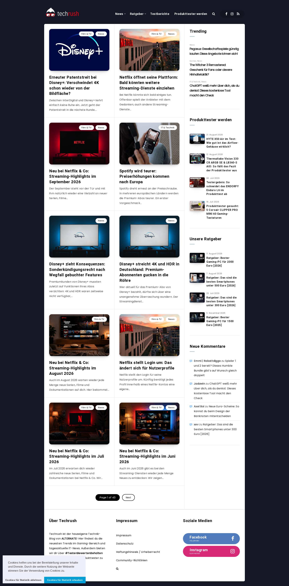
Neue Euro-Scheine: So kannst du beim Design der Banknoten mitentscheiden (216, 411)
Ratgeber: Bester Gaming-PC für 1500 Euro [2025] (220, 321)
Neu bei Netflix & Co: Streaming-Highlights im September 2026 (72, 176)
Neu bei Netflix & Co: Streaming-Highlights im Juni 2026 (147, 456)
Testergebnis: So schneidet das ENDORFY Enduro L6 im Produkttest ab (222, 188)
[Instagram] (232, 14)
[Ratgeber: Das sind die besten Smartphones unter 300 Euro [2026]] (197, 297)
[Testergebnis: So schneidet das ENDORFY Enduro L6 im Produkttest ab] (197, 182)
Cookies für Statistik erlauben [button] (65, 580)
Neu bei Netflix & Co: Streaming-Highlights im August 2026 (72, 368)
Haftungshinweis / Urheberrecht (138, 552)
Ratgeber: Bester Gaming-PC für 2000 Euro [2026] (220, 261)
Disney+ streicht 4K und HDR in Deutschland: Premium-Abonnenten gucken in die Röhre (149, 272)
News (119, 14)
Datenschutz (124, 544)
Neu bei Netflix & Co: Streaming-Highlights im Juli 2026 (76, 456)
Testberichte (159, 14)
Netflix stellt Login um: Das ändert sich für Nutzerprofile (146, 365)
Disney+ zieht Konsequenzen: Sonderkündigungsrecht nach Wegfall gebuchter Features (77, 269)
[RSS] (238, 14)
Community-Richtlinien (131, 560)
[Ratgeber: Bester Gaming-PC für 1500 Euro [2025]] (197, 317)
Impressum (123, 535)
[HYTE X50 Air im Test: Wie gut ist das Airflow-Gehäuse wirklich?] (197, 139)
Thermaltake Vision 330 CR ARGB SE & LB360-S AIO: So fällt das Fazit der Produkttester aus (222, 164)
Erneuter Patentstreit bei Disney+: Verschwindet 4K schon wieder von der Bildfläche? (74, 85)
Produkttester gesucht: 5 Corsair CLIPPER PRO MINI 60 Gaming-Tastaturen (222, 211)
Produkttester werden (190, 14)
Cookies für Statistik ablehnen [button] (23, 580)
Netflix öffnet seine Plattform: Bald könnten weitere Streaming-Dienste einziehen (148, 83)
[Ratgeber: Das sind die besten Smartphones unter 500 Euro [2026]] (197, 278)
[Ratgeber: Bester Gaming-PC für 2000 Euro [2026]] (197, 258)
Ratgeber (136, 14)
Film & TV (86, 33)
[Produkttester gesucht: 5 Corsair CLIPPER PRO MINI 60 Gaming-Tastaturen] (197, 206)
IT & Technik (167, 127)
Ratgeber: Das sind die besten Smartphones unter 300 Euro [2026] (221, 301)
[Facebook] (226, 14)
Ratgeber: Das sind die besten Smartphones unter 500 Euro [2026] (221, 281)
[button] (66, 570)
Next (128, 497)
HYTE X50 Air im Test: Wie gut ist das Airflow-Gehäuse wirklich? (222, 142)
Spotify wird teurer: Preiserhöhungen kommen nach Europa (144, 176)
